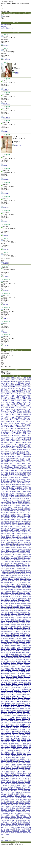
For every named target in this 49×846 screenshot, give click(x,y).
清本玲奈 (14, 687)
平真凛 (24, 754)
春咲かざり (15, 575)
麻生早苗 (3, 482)
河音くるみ (18, 638)
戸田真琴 (3, 657)
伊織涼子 (26, 538)
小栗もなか (9, 775)
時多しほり (17, 790)
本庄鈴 (20, 797)
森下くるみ (4, 757)
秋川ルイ (13, 556)
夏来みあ (19, 773)
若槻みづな (4, 628)
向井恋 (28, 670)
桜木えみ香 (4, 612)
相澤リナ (14, 414)
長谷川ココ (16, 566)
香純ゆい (11, 584)
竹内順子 (25, 477)
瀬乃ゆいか (11, 388)
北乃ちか (8, 395)
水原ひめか (10, 720)
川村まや (11, 470)
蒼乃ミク (21, 792)
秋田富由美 (9, 635)
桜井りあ (13, 421)
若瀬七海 (22, 430)
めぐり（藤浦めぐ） (18, 383)
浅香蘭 (27, 780)
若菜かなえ (27, 649)
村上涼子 (27, 433)
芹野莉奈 (11, 675)
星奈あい (8, 731)
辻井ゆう (18, 526)
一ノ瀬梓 (27, 759)
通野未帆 (9, 636)
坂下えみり (23, 729)
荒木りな (26, 465)
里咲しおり (18, 596)
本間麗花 (20, 610)
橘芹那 (6, 626)
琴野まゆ (22, 460)
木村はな (4, 507)
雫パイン (9, 381)
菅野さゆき (9, 458)
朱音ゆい (5, 384)
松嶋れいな (4, 426)
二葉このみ (23, 633)
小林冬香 (25, 488)
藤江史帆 (3, 776)
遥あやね (3, 769)
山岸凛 (8, 649)
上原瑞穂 (14, 528)
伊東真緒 (11, 603)
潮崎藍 (6, 654)
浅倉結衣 (20, 789)
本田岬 (21, 493)
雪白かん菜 (15, 808)
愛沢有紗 (19, 764)
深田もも (22, 451)
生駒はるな (16, 729)
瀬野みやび (10, 815)
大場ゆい (25, 404)
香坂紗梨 (25, 745)
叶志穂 (21, 409)
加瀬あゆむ (26, 418)
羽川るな (3, 708)
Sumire (5, 331)
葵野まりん (4, 790)
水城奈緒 (3, 435)
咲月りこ (15, 776)
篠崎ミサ (25, 419)
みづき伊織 (21, 386)
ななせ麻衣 (16, 736)
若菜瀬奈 (10, 682)
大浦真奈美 (15, 792)
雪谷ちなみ (11, 615)
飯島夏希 (13, 519)
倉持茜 (12, 619)
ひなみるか (23, 566)
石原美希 (22, 405)
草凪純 (9, 502)
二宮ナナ (9, 449)
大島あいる (15, 440)
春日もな (9, 521)
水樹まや (17, 668)
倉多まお (20, 531)
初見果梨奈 (9, 801)
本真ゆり (7, 379)
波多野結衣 (18, 400)
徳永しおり (9, 759)
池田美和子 (22, 453)
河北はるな (22, 670)
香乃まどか (18, 832)
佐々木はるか (11, 419)
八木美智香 (8, 670)
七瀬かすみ (23, 582)
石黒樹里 (25, 654)
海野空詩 (24, 643)
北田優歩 (19, 377)
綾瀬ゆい (9, 696)
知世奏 (24, 764)
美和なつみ (9, 535)
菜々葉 (16, 589)
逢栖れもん (22, 783)
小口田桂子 (23, 530)
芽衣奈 (14, 395)
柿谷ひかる (10, 633)
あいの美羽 (26, 813)
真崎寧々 (13, 740)
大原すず (15, 710)
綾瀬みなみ (15, 390)
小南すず (5, 813)
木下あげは (4, 719)
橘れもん (21, 433)
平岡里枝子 (23, 831)
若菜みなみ (9, 661)
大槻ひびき (6, 432)
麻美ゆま (8, 440)
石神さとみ (27, 706)
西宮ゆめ (9, 666)
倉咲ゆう (24, 435)
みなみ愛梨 (20, 640)
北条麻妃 (14, 465)
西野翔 (8, 444)
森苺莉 (20, 806)
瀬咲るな (7, 668)
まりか (18, 489)
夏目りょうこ (13, 789)
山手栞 (3, 524)
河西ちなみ (4, 526)
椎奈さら (27, 733)
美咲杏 (23, 680)
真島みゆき (20, 538)
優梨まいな (23, 724)
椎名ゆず (5, 45)
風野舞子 (17, 423)
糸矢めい (5, 477)
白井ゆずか (4, 643)
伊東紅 (17, 474)
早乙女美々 (9, 566)
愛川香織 (13, 516)
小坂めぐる (10, 435)
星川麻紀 (17, 507)
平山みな (18, 505)
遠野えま (25, 785)
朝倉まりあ (6, 179)
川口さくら (17, 643)
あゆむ (28, 498)
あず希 (19, 657)
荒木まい (9, 642)
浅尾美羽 (15, 608)
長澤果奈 (24, 731)
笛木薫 (23, 561)
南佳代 (6, 745)
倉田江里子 (24, 682)
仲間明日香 (16, 775)
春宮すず (27, 629)
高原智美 (5, 832)
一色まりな (9, 524)
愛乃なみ (20, 461)
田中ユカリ (8, 722)
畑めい (6, 827)
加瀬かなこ (26, 717)
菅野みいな (20, 437)
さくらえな (27, 558)
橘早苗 (22, 801)
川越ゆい (14, 684)
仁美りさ (7, 766)
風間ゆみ (26, 390)
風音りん (10, 622)
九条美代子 (8, 764)
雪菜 (7, 495)
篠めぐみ (15, 544)
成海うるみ (15, 593)
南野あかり (17, 691)
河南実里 (26, 701)
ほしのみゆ (10, 425)
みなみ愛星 (22, 652)
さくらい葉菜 (5, 500)
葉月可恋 (13, 766)
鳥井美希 (19, 712)
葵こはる (3, 517)
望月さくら (6, 165)
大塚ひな (13, 398)
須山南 (9, 780)
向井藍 (6, 617)
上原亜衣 (18, 397)
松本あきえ (22, 762)
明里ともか (11, 717)
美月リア (7, 659)
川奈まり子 (9, 512)
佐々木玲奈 (10, 629)
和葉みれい (22, 545)
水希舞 (6, 603)
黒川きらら (8, 418)
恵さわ (27, 563)
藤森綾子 (19, 449)
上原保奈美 (8, 416)
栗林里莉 (5, 496)
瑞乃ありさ (9, 771)
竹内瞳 (16, 72)
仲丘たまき (18, 619)
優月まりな (21, 741)
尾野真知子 (22, 446)
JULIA (12, 444)
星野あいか (15, 733)
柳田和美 (15, 636)
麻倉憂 (6, 412)
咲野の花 (19, 754)
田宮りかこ (16, 678)
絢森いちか (12, 573)
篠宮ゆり (24, 463)
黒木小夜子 (8, 523)
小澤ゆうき (8, 598)
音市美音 (26, 439)
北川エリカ (12, 447)
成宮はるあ (4, 615)
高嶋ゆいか (22, 593)
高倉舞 (26, 468)
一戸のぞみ (17, 622)
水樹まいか (4, 750)
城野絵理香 (23, 720)
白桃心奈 (9, 608)
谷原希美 (10, 542)
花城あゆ (11, 594)
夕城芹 (15, 610)
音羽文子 (8, 768)
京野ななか (21, 379)
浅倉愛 (27, 608)
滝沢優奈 (24, 388)
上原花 (6, 474)
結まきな (27, 761)
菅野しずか (10, 685)
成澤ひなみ (20, 701)
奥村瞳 (11, 577)
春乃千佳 (24, 787)
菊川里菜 (13, 481)
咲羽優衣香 (18, 813)
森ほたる (5, 249)
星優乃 (14, 456)
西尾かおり (12, 407)
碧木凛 (28, 635)
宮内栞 (28, 621)
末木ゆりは (22, 776)
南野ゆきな (10, 510)
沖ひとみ (27, 440)
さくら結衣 (17, 463)
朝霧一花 (7, 754)
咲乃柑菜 (8, 808)
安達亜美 (13, 649)
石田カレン (8, 820)
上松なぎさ (15, 598)
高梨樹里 (5, 825)
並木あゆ (26, 640)
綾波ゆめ (27, 587)
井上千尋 (26, 493)
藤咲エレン (4, 712)
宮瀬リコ (3, 510)
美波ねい (22, 540)
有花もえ (20, 687)
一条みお (21, 780)
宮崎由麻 (21, 803)
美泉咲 (24, 491)
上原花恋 (15, 409)
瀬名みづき (22, 575)
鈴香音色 (24, 397)
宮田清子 (9, 818)
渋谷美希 (25, 500)
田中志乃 (13, 785)
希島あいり (26, 456)
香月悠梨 (14, 418)
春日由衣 (27, 524)
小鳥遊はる (23, 708)
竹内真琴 (11, 572)
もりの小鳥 (26, 664)
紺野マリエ (15, 752)
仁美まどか (23, 510)
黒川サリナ (23, 727)
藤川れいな (20, 663)
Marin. (24, 472)
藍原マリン (12, 617)
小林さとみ (22, 484)
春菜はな (11, 423)
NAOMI (24, 586)
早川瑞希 (25, 591)
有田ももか (27, 789)
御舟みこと (14, 811)
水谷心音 (25, 449)
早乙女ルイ (18, 444)
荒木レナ (27, 626)
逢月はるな (9, 551)
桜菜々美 (8, 491)
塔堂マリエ (15, 493)
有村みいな (17, 804)
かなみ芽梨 (10, 530)
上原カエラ (12, 412)
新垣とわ (14, 692)
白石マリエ (6, 117)
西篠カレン (17, 738)
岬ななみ (24, 738)
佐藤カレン (11, 671)
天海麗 (24, 377)
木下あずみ (20, 447)
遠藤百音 (17, 796)
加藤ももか (6, 706)
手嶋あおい (9, 710)
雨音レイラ (18, 477)
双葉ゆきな (25, 691)
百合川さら (8, 528)
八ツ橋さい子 (20, 626)
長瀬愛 (8, 377)
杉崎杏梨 (16, 530)
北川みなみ (9, 621)
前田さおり (4, 622)
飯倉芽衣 (13, 773)
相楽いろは (15, 486)
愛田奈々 (25, 400)
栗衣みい (13, 817)
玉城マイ (19, 591)
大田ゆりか (8, 792)
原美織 (27, 598)
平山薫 (3, 377)
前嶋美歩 (27, 425)
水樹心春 (5, 345)
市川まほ (13, 432)
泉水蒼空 (15, 761)
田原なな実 (24, 827)
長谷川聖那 (6, 509)
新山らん (26, 461)
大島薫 (27, 600)
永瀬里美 (25, 617)
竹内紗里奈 (26, 502)
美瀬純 (22, 496)
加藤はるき (4, 794)
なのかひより (11, 565)
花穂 (20, 589)
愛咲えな (5, 594)
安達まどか (27, 677)
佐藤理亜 (15, 703)
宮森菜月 (14, 824)
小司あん (5, 605)
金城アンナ (17, 542)
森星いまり (22, 636)
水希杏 (23, 572)
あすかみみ (18, 554)
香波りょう (25, 573)
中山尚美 (7, 715)
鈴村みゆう (10, 582)
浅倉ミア (27, 748)
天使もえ (13, 533)
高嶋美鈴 (3, 803)
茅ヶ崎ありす (12, 712)
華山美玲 (16, 510)
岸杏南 (15, 677)
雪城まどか (8, 797)
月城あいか (8, 752)
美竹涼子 (8, 484)
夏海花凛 (26, 684)
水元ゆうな (14, 379)
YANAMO (3, 796)
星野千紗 (27, 503)
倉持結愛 (25, 537)
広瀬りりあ (8, 593)
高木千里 (3, 713)
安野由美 (27, 523)
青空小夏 (13, 393)
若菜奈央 (21, 629)
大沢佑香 (19, 412)
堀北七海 (7, 516)
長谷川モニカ (11, 631)
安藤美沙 (21, 503)
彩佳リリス (27, 610)
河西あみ (9, 607)
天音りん (24, 601)
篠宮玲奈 (21, 703)
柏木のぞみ (9, 383)
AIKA (15, 563)
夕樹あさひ (5, 572)
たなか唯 (8, 782)
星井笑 (28, 642)
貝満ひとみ (15, 537)
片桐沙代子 (14, 822)
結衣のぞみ (20, 647)
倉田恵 (28, 775)
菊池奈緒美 (16, 818)
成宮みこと (23, 815)
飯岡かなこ (8, 465)
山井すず (10, 790)
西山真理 (7, 740)
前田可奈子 (6, 689)
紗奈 (8, 421)
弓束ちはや (4, 783)
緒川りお (14, 461)
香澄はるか (14, 614)
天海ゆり (28, 570)
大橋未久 (21, 416)
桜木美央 (13, 645)
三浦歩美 (11, 827)
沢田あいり (11, 526)
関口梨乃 (13, 514)
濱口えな (24, 685)
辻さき (27, 544)
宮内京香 (5, 789)
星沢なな (18, 388)
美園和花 (9, 762)
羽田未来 (20, 558)
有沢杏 (17, 584)
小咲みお (19, 456)
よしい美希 (10, 769)
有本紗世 (5, 276)
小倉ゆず (21, 442)
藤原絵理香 (15, 498)
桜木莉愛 (24, 381)
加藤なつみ (8, 468)
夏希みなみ (15, 549)
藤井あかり (14, 705)
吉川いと (3, 607)
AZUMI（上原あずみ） (12, 405)
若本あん (19, 745)
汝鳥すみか (6, 131)
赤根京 (6, 561)
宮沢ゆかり (22, 642)
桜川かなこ (27, 663)
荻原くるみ (20, 766)
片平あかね (24, 542)
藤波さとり (26, 773)
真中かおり (22, 568)
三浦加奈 (16, 612)
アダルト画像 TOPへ (7, 28)
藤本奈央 (18, 565)
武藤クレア (26, 426)
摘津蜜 (12, 668)
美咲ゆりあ (10, 713)
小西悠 (20, 418)
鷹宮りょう (16, 458)
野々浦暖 (11, 825)
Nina (20, 537)
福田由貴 (19, 747)
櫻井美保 (11, 638)
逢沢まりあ (16, 771)
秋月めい (22, 673)
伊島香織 (9, 479)
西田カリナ (17, 559)
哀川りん (20, 439)
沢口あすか (27, 481)
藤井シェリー (25, 423)
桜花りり (27, 803)
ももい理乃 (16, 551)
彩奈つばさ (21, 614)
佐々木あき (4, 601)
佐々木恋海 (14, 558)
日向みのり (17, 769)
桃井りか (3, 608)
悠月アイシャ (24, 726)
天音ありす (11, 650)
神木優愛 (5, 596)
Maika (19, 381)
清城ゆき (18, 719)
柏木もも (27, 768)
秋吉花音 (17, 680)
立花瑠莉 (24, 657)
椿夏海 (23, 757)
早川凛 (5, 570)
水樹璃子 (7, 799)
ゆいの (5, 542)
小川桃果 (10, 589)
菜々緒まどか (18, 628)
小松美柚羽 (11, 719)
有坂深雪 (13, 747)
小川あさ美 (4, 386)
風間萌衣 (3, 673)
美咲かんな (15, 552)
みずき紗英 (19, 426)
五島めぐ (22, 794)
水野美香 (19, 617)
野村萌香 (11, 474)
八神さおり (21, 705)
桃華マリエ (6, 514)
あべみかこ (6, 235)
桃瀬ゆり (13, 701)
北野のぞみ (16, 535)
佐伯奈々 (25, 407)
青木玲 (24, 398)
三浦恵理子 (21, 475)
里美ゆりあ (19, 419)
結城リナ (13, 663)
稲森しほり (8, 580)
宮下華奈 (7, 619)
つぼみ (8, 439)
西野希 (15, 829)
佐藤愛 (17, 496)
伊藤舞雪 (9, 761)
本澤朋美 (21, 486)
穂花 (23, 425)
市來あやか (9, 656)
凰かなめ (3, 664)
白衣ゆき (18, 631)
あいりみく (11, 694)
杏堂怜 (24, 806)
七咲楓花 (13, 377)
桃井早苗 (21, 748)
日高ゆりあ (16, 540)
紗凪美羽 (9, 703)
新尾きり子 (8, 733)
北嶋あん (8, 824)
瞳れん (21, 549)
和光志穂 (20, 509)
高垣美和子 (15, 722)
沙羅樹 (18, 740)
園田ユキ (7, 741)
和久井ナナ (23, 512)
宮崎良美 (10, 794)
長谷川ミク (4, 388)
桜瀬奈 (16, 750)
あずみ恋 (23, 668)
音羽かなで (26, 412)
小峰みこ (5, 743)
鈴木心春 (14, 531)
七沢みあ (7, 747)
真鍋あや (25, 832)
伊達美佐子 (10, 796)
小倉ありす (21, 587)
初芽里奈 (23, 603)
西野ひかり (10, 738)
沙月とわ (20, 778)
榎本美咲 (16, 699)
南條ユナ (13, 754)
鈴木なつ (11, 813)
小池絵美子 (15, 484)
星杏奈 (28, 484)
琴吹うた (20, 829)
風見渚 (19, 731)
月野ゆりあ (4, 734)
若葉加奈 (11, 680)
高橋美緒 (19, 500)
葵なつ (20, 692)
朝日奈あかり (20, 411)
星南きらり (10, 559)
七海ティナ (26, 817)
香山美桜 (8, 537)
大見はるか (9, 831)
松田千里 (7, 773)
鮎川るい (11, 488)
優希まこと (8, 552)
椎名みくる (9, 409)
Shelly (8, 664)
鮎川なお (19, 432)
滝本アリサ (16, 673)
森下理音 (16, 451)
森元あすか (27, 715)
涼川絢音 (3, 559)
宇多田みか (15, 652)
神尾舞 (18, 645)
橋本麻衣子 (20, 706)
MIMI (23, 505)
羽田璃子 (13, 657)
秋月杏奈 (3, 636)
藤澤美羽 (8, 391)
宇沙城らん (4, 505)
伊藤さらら (20, 533)
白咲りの (24, 790)
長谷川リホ (27, 395)
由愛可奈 (13, 437)
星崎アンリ (10, 563)
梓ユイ (15, 524)
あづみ (5, 554)
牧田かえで (16, 512)
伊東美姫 (25, 414)
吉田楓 (20, 799)
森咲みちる (23, 579)
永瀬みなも (21, 820)
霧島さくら (15, 568)
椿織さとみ (9, 726)
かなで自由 (27, 671)
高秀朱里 (26, 689)
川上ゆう (19, 398)
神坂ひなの (26, 694)
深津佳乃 (18, 757)
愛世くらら (22, 752)
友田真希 (5, 447)
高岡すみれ (27, 698)
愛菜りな (3, 563)
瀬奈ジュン (12, 538)
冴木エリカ (22, 750)
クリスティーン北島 (20, 713)
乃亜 (20, 404)
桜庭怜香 (23, 796)
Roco (14, 449)
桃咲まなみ (18, 384)
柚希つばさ (15, 748)
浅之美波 (22, 771)
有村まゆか (16, 801)
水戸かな (27, 755)
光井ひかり (18, 145)
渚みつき (17, 825)
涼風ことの (20, 514)
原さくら (25, 797)
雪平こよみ (17, 682)
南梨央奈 (11, 472)
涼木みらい (21, 523)
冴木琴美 (20, 689)
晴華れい (27, 710)
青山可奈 (16, 482)
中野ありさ (10, 517)
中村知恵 (16, 579)
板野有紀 (7, 393)
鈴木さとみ (17, 435)
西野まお (9, 673)
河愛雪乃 (3, 696)
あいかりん (14, 600)
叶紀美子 (5, 263)
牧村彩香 (14, 806)
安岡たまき (25, 734)
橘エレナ (17, 470)
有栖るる (11, 832)
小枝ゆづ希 (23, 696)
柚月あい (8, 549)
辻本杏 (29, 577)
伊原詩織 (8, 503)
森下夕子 (28, 680)
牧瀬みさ (15, 759)
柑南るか (7, 811)
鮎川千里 (5, 638)
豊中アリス (8, 748)
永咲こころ (11, 554)
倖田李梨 (5, 193)
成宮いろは (18, 654)
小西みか (22, 584)
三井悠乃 (27, 656)
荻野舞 (21, 661)
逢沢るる (25, 596)
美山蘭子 (7, 489)
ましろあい (25, 631)
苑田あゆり (16, 696)
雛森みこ (26, 556)
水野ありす (10, 724)
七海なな (5, 423)
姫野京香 (25, 402)
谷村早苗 (26, 447)
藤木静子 (19, 785)
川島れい (8, 486)
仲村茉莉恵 (18, 488)
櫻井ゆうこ (20, 393)
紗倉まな (5, 400)
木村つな (21, 544)
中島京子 (15, 642)
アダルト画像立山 (6, 840)
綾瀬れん (19, 491)
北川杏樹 (8, 456)
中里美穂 (7, 624)
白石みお (22, 635)
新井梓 (18, 624)
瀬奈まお (10, 579)
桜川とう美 (24, 507)
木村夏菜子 (27, 519)
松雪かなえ (10, 699)
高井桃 (27, 442)
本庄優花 (24, 622)
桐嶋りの (24, 565)
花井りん (24, 526)
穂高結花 (3, 631)
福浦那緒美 (11, 757)
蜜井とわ (7, 600)
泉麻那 (20, 414)
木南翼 (20, 822)
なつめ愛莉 (20, 556)
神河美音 (25, 638)
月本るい (10, 628)
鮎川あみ (22, 498)
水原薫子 (21, 759)
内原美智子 (4, 810)
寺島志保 (11, 477)
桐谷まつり (4, 671)
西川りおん (8, 587)
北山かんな (19, 650)
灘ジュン (22, 607)
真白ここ (3, 762)
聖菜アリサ (8, 687)
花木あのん (23, 612)
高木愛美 (11, 743)
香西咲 (10, 386)
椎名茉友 (7, 647)
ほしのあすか (26, 384)
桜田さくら (11, 507)
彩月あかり (15, 503)
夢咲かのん (17, 787)
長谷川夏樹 (12, 626)
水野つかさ (11, 426)
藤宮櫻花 (10, 612)
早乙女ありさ (11, 586)
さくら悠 (19, 407)
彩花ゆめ (7, 519)
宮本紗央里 (18, 472)
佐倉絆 (8, 558)
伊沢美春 (21, 808)
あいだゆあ (8, 411)
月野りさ (19, 421)
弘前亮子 (21, 598)
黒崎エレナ (23, 482)
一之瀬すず (20, 516)
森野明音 (25, 547)
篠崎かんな (6, 822)
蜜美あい (13, 489)
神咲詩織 (7, 437)
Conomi (14, 731)
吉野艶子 (19, 547)
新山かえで (15, 446)
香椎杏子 (15, 521)
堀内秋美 (22, 570)
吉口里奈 (9, 678)
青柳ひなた (16, 831)
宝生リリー (15, 780)
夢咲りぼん (12, 745)
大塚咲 (16, 442)
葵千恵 (28, 561)
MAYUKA (3, 479)
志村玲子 (21, 552)
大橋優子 (27, 808)
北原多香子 (23, 474)
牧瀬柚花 (26, 766)
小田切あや (9, 544)
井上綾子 (20, 580)
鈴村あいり (10, 451)
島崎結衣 (5, 290)
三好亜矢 (15, 621)
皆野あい (25, 628)
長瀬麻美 (3, 521)
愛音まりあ (14, 689)
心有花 (17, 495)
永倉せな (21, 608)
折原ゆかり (23, 467)
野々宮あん (6, 59)
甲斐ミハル (4, 717)
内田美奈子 (26, 528)
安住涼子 (24, 444)
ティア (26, 409)
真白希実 (7, 556)
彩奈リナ (11, 654)
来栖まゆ (22, 699)
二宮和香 (15, 656)
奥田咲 (15, 381)
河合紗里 (16, 727)
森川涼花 (26, 521)
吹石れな (10, 601)
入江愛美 (5, 402)
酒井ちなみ (6, 481)
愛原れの (8, 806)
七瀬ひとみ (9, 829)
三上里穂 (8, 652)
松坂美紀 (8, 692)
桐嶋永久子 (10, 482)
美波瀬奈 (13, 647)
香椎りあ (23, 624)
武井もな (9, 708)
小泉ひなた (21, 811)
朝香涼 (13, 664)
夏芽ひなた (16, 708)
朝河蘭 (3, 486)
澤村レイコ (6, 398)
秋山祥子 (16, 517)
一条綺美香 (11, 397)
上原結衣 (11, 400)
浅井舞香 (5, 488)
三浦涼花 (25, 554)
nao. (24, 421)
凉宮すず (18, 615)
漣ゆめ (14, 491)
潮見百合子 (4, 650)
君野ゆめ (7, 454)
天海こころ (19, 717)
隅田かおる (15, 768)
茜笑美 (21, 722)
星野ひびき (17, 577)
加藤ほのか (26, 650)
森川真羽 (14, 797)
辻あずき (9, 453)
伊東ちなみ (4, 589)
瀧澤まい (21, 710)
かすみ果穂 (10, 442)
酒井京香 (20, 677)
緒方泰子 (13, 706)
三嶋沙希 (15, 453)
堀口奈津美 (15, 433)
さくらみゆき (19, 671)
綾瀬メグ (5, 207)
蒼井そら (8, 433)
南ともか (23, 470)
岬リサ (3, 535)
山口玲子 (7, 533)
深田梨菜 (13, 547)
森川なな (10, 787)
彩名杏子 (4, 498)
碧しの (28, 584)
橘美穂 (14, 764)
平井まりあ (14, 509)
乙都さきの (14, 741)
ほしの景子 (27, 605)
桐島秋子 (17, 743)
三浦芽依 (7, 834)
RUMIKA (9, 430)
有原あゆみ (25, 719)
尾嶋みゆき (20, 715)
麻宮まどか (8, 531)
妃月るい (21, 761)
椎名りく (5, 577)
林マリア (28, 572)
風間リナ (3, 761)
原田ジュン (11, 505)
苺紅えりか (6, 663)
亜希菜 (21, 468)
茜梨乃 (3, 652)
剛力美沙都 (4, 804)
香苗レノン (6, 705)
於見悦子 (15, 803)
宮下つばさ (6, 103)
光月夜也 (9, 545)
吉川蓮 (16, 629)
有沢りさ (22, 495)
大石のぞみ (15, 468)
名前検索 (3, 26)
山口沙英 (13, 715)
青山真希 (27, 782)
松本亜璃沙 (26, 454)
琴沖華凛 (26, 829)
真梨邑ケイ (24, 645)
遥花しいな (16, 666)
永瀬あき (11, 384)
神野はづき (4, 694)
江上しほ (16, 582)
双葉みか (9, 460)
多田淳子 (18, 810)
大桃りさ (28, 505)
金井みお (4, 682)
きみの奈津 (26, 589)
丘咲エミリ (14, 659)
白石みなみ (17, 601)
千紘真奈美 (23, 736)
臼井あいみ (10, 691)
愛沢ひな (14, 502)
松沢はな (8, 446)
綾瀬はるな (28, 496)
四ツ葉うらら (26, 692)
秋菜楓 (14, 411)
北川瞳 (27, 379)
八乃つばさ (8, 755)
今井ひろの (15, 391)
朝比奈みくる (7, 493)
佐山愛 (24, 432)
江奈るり (10, 643)
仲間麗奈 (18, 586)
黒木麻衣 (26, 722)
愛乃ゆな (16, 720)
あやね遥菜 (5, 573)
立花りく (7, 817)
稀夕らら (17, 561)
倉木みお (22, 666)
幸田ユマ (14, 698)
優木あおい (10, 463)
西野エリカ (24, 675)
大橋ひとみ (24, 489)
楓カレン (22, 818)
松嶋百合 (3, 780)
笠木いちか (24, 825)
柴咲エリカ (27, 514)
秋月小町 (24, 804)
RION (8, 657)
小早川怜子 (18, 454)
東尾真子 (7, 640)
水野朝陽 (22, 517)
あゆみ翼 (18, 573)
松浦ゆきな (21, 824)
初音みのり (17, 425)
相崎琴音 (8, 414)
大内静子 (22, 678)
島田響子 (16, 794)
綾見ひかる (16, 460)
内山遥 (26, 531)
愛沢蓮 (12, 454)
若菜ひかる (16, 430)
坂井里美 (27, 614)
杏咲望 (20, 502)
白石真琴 (26, 647)
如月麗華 (9, 803)
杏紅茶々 (8, 684)
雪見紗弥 (27, 386)
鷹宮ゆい (8, 698)
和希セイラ (26, 799)
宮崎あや (7, 547)
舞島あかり (16, 635)
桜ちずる (23, 577)
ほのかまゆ (20, 519)
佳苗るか (26, 393)
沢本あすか (22, 479)
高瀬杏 (24, 594)
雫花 (27, 776)
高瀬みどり (21, 782)
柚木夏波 (10, 750)
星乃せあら (20, 649)
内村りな (3, 586)
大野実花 (14, 778)
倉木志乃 (10, 804)
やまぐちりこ (13, 428)
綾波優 (21, 390)
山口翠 (23, 810)
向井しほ (8, 575)
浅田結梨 (7, 614)
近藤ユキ (22, 775)
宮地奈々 (3, 699)
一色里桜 (8, 568)
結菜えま (16, 633)
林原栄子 (22, 551)
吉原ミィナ (27, 428)
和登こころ (11, 810)
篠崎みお (21, 656)
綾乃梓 (9, 498)
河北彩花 (21, 768)
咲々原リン (14, 799)
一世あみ (3, 678)
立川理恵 (5, 407)
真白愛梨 (13, 640)
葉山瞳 (28, 607)
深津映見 (15, 404)
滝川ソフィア (24, 458)
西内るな (3, 666)
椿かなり (10, 570)
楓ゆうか (11, 596)
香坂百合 (15, 661)
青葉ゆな (23, 740)
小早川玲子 (19, 694)
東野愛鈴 (5, 472)
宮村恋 (6, 675)
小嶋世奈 (16, 724)
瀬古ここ (25, 619)
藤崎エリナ (8, 461)
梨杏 (2, 516)
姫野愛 (6, 584)
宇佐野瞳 (27, 801)
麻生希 (15, 386)
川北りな (15, 762)
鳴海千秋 (25, 747)
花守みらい (11, 734)
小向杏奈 (16, 570)
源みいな (21, 755)
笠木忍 (20, 528)
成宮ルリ (14, 523)
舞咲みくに (9, 404)
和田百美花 (27, 509)
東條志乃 (8, 778)
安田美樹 (20, 428)
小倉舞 (14, 591)
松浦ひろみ (20, 481)
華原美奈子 (22, 621)
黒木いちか (8, 390)
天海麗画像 (4, 24)
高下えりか (15, 670)
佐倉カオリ (14, 439)
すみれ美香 (9, 736)
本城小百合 (27, 516)
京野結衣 (14, 587)
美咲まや (18, 734)
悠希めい (20, 465)
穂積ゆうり (6, 785)
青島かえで (21, 563)
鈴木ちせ (9, 610)
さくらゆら (23, 535)
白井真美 (15, 479)
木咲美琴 (17, 827)
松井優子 (24, 559)
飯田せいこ (10, 727)
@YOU (3, 503)
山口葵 (23, 615)
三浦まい (5, 89)
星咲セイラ (26, 712)
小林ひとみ (6, 318)
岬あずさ (14, 820)
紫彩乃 (6, 470)
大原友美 (23, 743)
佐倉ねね (20, 698)
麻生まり (21, 733)
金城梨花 (27, 792)
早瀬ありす (10, 467)
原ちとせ (14, 580)
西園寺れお (18, 594)
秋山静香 (26, 549)
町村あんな (9, 540)
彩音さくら (17, 685)
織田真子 (3, 442)
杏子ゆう (17, 675)
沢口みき (16, 467)
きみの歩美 (20, 395)
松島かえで (12, 402)
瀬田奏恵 (25, 822)
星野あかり (22, 391)
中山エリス (6, 304)
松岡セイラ (27, 533)
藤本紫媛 (17, 603)
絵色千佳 (21, 440)
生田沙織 (3, 582)
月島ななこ (20, 605)
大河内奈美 (15, 755)
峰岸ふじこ (21, 600)
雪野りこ (11, 495)
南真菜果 (13, 624)
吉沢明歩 (3, 430)
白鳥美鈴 (15, 545)
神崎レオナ (27, 580)
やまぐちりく (5, 428)
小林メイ (7, 701)
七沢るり (26, 437)
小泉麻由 (11, 496)
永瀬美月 (14, 782)
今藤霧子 (16, 815)
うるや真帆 (15, 416)
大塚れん (17, 572)
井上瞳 (21, 521)
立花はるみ (6, 221)
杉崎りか (20, 684)
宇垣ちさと (19, 664)
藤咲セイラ (12, 605)
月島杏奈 (7, 645)
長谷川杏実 (13, 500)
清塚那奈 (5, 680)
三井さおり (27, 778)
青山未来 (3, 565)
